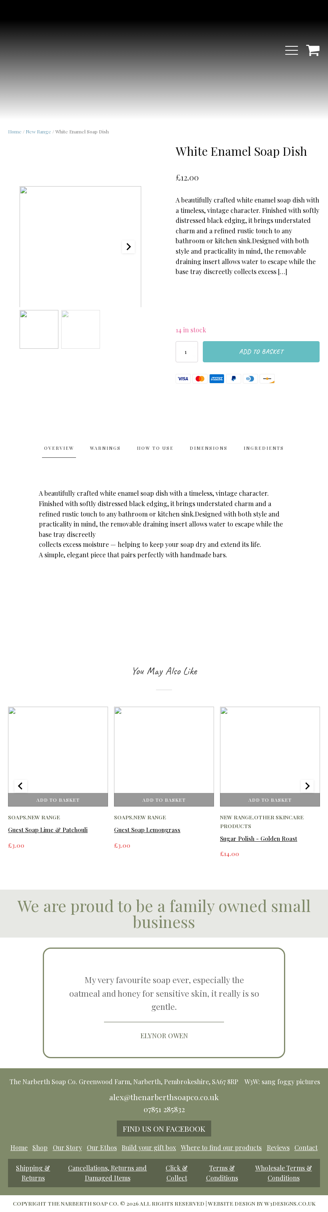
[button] (39, 329)
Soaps (17, 817)
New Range (38, 131)
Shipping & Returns (33, 1173)
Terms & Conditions (222, 1173)
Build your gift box (149, 1147)
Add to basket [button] (58, 799)
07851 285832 (164, 1109)
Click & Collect (177, 1173)
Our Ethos (102, 1147)
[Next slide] (128, 246)
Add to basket (261, 352)
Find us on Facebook (164, 1128)
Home (15, 131)
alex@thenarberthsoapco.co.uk (164, 1097)
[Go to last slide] (20, 786)
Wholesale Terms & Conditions (283, 1173)
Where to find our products (221, 1147)
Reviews (278, 1147)
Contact (306, 1147)
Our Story (67, 1147)
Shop (40, 1147)
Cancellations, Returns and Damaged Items (107, 1173)
